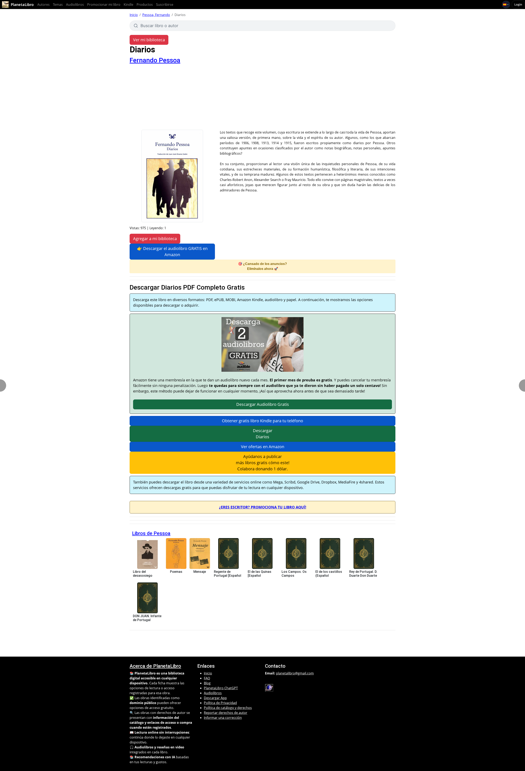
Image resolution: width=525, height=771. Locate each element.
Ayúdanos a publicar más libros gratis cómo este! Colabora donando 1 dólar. (262, 463)
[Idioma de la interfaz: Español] (506, 4)
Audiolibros (75, 4)
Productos (145, 4)
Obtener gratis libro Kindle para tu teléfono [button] (262, 420)
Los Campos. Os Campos (294, 574)
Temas (58, 4)
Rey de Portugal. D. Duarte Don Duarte (363, 574)
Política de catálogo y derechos (228, 707)
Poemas (176, 572)
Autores (43, 4)
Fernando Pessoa (155, 60)
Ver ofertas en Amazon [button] (262, 446)
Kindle (128, 4)
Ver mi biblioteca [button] (149, 40)
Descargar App (215, 698)
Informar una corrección (223, 717)
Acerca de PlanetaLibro (155, 666)
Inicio (134, 15)
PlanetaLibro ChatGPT (221, 688)
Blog (207, 683)
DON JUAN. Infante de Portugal (147, 618)
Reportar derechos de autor (225, 712)
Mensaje (199, 572)
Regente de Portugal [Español (227, 574)
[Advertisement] (262, 99)
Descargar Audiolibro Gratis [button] (262, 404)
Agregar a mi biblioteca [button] (155, 238)
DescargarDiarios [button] (262, 434)
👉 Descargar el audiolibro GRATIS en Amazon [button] (172, 251)
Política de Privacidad (220, 703)
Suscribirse (164, 4)
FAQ (207, 678)
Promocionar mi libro (103, 4)
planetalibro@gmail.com (295, 673)
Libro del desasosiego (142, 574)
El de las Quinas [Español (259, 574)
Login (518, 4)
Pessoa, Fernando (156, 15)
